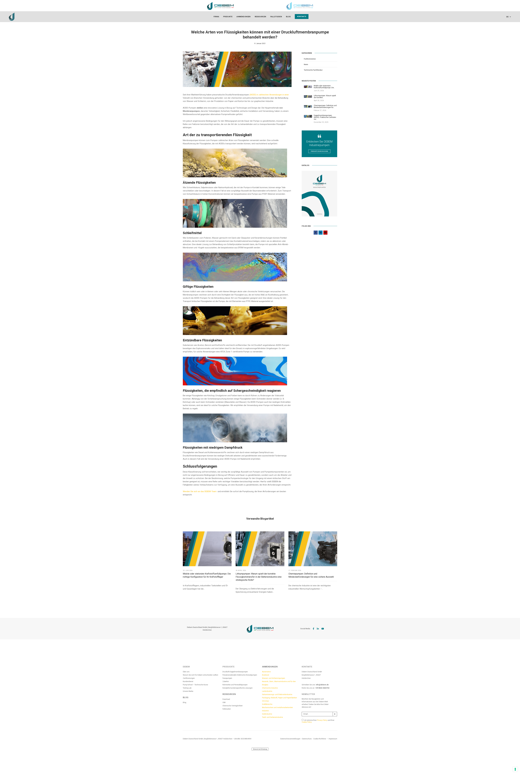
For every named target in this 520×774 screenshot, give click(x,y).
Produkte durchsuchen (319, 151)
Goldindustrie (267, 714)
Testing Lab (187, 688)
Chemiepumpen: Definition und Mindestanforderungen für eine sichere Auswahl (311, 575)
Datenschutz (307, 739)
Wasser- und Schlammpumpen (273, 678)
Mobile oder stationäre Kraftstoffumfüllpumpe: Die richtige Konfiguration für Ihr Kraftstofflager (207, 575)
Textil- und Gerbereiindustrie (272, 717)
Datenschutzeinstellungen (290, 739)
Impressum (333, 739)
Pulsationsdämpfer (229, 675)
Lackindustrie (267, 691)
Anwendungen (243, 17)
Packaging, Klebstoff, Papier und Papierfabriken (279, 698)
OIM (223, 702)
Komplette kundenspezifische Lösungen (237, 688)
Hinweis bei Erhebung (260, 749)
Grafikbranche (267, 704)
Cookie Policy (307, 722)
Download (226, 699)
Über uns (186, 672)
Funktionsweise (310, 59)
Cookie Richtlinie (319, 739)
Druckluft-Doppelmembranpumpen (235, 672)
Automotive (266, 672)
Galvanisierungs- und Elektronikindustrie (277, 694)
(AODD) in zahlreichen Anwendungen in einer (269, 94)
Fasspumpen (227, 678)
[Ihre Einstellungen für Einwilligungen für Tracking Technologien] (515, 769)
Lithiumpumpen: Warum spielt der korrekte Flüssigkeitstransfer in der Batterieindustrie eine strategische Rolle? (259, 576)
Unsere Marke (188, 691)
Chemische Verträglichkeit (232, 706)
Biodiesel (265, 675)
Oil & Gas (265, 701)
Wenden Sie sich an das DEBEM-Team (200, 491)
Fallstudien (276, 17)
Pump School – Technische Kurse (195, 685)
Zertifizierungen (189, 678)
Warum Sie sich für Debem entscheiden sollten (200, 675)
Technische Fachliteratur (313, 70)
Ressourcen (260, 17)
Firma (216, 17)
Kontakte (301, 16)
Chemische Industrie (270, 688)
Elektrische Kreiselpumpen (247, 675)
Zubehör (225, 681)
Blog (288, 17)
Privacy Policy (322, 720)
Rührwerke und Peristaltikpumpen (235, 685)
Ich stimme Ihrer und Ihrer (318, 721)
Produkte (228, 17)
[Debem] (11, 16)
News (306, 64)
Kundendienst (188, 681)
